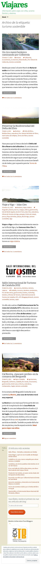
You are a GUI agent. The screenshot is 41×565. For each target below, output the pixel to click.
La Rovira (21, 384)
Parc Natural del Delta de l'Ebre (28, 133)
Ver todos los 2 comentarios (13, 252)
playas (19, 216)
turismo (18, 57)
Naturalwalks (23, 60)
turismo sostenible (15, 62)
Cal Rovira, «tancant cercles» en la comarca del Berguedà (20, 375)
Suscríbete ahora (17, 512)
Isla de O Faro (20, 212)
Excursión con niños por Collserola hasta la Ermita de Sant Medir (23, 478)
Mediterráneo (6, 133)
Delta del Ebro (28, 131)
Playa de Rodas (11, 216)
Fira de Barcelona (7, 293)
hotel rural (14, 384)
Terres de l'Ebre (23, 136)
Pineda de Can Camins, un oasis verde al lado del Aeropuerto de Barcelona (23, 474)
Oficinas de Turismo (14, 295)
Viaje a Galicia (27, 207)
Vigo (11, 219)
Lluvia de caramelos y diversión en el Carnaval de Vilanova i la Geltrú (23, 483)
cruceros (18, 288)
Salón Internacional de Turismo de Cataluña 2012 (19, 284)
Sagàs (13, 386)
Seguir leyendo (10, 92)
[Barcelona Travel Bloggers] (18, 532)
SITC (16, 297)
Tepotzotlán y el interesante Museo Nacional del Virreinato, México (23, 492)
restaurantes (6, 386)
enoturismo (33, 290)
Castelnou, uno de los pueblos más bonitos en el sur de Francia (23, 465)
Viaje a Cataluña (20, 379)
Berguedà (5, 382)
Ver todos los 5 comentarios (13, 98)
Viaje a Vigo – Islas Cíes (14, 204)
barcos (16, 210)
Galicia (27, 210)
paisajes (22, 214)
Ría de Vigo (25, 216)
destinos (17, 131)
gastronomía (34, 210)
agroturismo (32, 379)
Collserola (28, 57)
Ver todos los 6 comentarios (13, 176)
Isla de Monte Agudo (8, 212)
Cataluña (13, 290)
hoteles (24, 293)
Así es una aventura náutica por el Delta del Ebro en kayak (23, 487)
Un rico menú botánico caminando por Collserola (16, 53)
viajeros (4, 290)
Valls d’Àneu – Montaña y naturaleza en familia (22, 452)
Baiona (11, 210)
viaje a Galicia (15, 241)
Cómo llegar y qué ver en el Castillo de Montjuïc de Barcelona (23, 455)
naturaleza (14, 133)
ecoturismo (14, 60)
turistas (12, 299)
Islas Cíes (28, 212)
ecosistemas (6, 60)
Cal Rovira (12, 382)
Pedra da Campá (31, 214)
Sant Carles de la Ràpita (9, 136)
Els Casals (25, 382)
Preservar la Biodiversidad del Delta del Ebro (18, 127)
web (16, 419)
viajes (17, 299)
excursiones (33, 382)
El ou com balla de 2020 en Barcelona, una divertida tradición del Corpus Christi (23, 469)
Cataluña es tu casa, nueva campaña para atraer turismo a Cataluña (23, 460)
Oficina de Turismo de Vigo (10, 214)
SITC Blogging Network (26, 297)
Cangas (21, 210)
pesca (4, 216)
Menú (4, 17)
